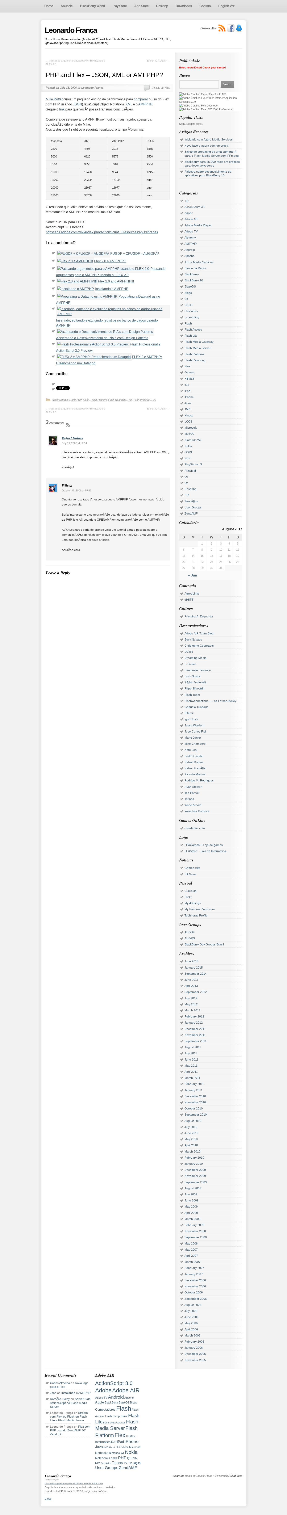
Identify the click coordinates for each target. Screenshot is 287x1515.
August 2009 (192, 1188)
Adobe (188, 213)
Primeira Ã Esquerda (198, 616)
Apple (99, 1402)
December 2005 (195, 1353)
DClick (188, 651)
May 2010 (191, 1139)
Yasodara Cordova (196, 811)
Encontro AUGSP (158, 60)
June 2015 (191, 961)
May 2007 (191, 1249)
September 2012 (195, 992)
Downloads (184, 6)
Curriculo (190, 891)
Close (48, 1498)
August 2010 (192, 1120)
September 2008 (195, 1237)
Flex (130, 399)
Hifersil (189, 713)
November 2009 (195, 1176)
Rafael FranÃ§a (194, 768)
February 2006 (194, 1341)
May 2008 (191, 1243)
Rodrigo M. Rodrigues (199, 780)
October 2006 (193, 1292)
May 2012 (191, 1004)
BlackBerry (191, 274)
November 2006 (195, 1286)
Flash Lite (190, 335)
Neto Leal (190, 749)
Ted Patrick (191, 792)
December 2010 (195, 1096)
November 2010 (195, 1102)
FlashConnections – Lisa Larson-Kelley (210, 700)
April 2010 (191, 1145)
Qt (186, 482)
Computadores (105, 1409)
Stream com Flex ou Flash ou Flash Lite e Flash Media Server (69, 1416)
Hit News (190, 874)
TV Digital (134, 1463)
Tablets (117, 1463)
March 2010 (192, 1151)
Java (187, 403)
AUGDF (189, 932)
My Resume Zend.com (199, 909)
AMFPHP (145, 104)
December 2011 (195, 1029)
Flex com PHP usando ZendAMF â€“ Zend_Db (70, 1430)
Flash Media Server (197, 348)
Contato (205, 6)
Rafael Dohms (72, 438)
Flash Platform (99, 399)
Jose (53, 1392)
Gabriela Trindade (196, 707)
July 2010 (190, 1127)
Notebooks (102, 1458)
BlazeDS (190, 286)
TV (125, 1463)
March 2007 (192, 1261)
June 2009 (191, 1200)
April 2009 (191, 1212)
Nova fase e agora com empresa (206, 145)
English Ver (226, 6)
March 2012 (192, 1010)
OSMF (188, 452)
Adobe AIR (191, 219)
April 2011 (191, 1071)
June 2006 (191, 1317)
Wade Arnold (192, 805)
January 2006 (193, 1347)
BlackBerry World (92, 6)
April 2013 (191, 985)
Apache (189, 255)
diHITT (189, 599)
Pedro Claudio (193, 756)
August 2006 (192, 1304)
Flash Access (193, 329)
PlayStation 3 (193, 464)
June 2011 (191, 1059)
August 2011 (192, 1047)
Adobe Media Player (197, 225)
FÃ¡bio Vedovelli (195, 682)
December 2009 (195, 1169)
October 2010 (193, 1108)
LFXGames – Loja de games (203, 845)
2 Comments (161, 87)
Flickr (188, 897)
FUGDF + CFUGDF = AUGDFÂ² (134, 253)
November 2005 (195, 1360)
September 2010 (195, 1114)
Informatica (103, 1442)
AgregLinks (191, 593)
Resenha (190, 489)
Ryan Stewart (193, 786)
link (62, 109)
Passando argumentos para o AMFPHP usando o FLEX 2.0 (74, 1483)
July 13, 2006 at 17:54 (74, 443)
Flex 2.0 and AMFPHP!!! (116, 281)
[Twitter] (239, 28)
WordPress (236, 1475)
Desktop (162, 6)
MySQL (189, 433)
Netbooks (101, 1453)
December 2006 (195, 1280)
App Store (141, 6)
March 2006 (192, 1335)
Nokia (188, 446)
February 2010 (194, 1157)
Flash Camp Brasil (116, 1416)
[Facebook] (230, 28)
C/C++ (188, 305)
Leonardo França (71, 30)
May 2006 (191, 1323)
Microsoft (190, 427)
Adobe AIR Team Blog (198, 633)
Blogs (188, 292)
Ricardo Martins (194, 774)
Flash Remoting (117, 399)
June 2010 (191, 1133)
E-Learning (191, 317)
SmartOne (178, 1475)
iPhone (189, 397)
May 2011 (190, 1065)
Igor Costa (191, 719)
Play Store (119, 6)
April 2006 (191, 1329)
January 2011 (193, 1090)
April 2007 (191, 1255)
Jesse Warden (193, 725)
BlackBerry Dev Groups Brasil (204, 944)
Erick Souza (192, 676)
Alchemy (190, 237)
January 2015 (193, 967)
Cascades (191, 311)
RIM (97, 1463)
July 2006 (190, 1311)
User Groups (192, 507)
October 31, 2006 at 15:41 (76, 490)
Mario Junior (192, 737)
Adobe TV (191, 231)
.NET (187, 200)
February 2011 (194, 1084)
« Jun (192, 575)
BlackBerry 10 (193, 280)
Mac (126, 1447)
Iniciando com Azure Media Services (208, 139)
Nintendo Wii (192, 440)
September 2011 (195, 1041)
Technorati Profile (196, 915)
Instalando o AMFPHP (111, 289)
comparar (141, 99)
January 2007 (193, 1274)
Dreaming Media (195, 657)
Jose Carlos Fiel (195, 731)
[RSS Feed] (222, 28)
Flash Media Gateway (198, 341)
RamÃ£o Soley (60, 1399)
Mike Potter (54, 99)
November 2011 (195, 1035)
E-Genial (190, 664)
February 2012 (194, 1016)
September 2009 (195, 1182)
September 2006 (195, 1298)
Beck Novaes (193, 639)
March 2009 (192, 1219)
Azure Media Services (198, 262)
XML (128, 104)
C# (186, 299)
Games (189, 372)
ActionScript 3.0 (61, 399)
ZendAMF (191, 513)
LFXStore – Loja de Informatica (205, 851)
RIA (153, 399)
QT (186, 476)
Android (189, 249)
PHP (136, 399)
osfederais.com (194, 828)
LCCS (188, 421)
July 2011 (190, 1053)
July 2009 (190, 1194)
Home (48, 6)
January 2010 (193, 1163)
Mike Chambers (194, 743)
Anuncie (66, 6)
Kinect (188, 415)
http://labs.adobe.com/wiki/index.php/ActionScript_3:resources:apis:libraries (102, 232)
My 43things (192, 903)
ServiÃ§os (191, 501)
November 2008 (195, 1231)
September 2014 (195, 973)
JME (187, 409)
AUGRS (189, 938)
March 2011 (192, 1077)
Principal (145, 399)
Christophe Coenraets (199, 645)
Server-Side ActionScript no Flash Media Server (70, 1402)
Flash (86, 399)
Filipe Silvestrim (194, 688)
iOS (186, 384)
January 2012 (193, 1022)
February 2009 (194, 1225)
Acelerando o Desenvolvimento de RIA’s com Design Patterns (102, 338)
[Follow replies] (68, 425)
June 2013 (191, 979)
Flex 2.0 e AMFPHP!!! (110, 261)
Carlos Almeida (60, 1383)
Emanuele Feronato (197, 670)
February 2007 (194, 1268)
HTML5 (189, 378)
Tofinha (189, 799)
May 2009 (191, 1206)
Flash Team (192, 694)
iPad (187, 391)
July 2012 (190, 998)
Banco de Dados (195, 268)
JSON (77, 104)
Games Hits (192, 867)
